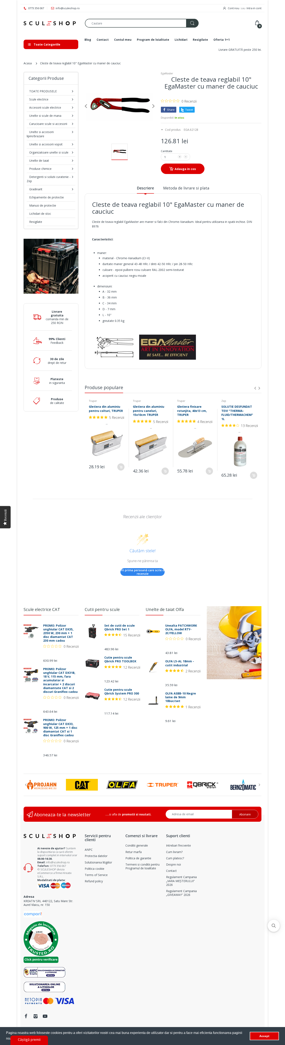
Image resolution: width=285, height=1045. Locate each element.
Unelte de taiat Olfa (165, 609)
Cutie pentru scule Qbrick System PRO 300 (121, 691)
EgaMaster (167, 73)
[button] (274, 926)
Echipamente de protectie (46, 197)
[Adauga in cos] (121, 467)
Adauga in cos (185, 169)
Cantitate (166, 151)
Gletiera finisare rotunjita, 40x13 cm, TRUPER (192, 411)
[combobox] (141, 23)
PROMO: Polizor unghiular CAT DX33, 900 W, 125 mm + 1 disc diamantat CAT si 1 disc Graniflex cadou (60, 727)
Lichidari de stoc (40, 214)
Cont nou (233, 8)
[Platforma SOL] (45, 987)
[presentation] (255, 388)
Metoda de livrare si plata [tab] (186, 187)
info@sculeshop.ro (58, 862)
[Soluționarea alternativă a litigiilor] (45, 972)
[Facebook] (26, 1016)
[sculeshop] (51, 23)
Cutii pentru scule (102, 609)
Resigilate (35, 222)
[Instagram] (35, 1016)
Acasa (28, 63)
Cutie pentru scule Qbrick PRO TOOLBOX (120, 659)
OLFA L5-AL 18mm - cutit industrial (179, 663)
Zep (223, 401)
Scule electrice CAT (42, 609)
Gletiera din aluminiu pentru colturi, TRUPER (106, 409)
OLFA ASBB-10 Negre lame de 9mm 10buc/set (180, 697)
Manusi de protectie (42, 205)
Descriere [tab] (145, 187)
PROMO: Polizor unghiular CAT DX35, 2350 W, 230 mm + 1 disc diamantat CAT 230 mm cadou (58, 633)
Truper (93, 401)
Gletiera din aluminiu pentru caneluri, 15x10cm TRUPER (148, 411)
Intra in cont (254, 8)
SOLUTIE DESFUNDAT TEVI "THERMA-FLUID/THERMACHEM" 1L (237, 413)
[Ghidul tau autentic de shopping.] (33, 914)
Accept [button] (264, 1036)
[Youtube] (45, 1016)
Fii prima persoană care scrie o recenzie (142, 572)
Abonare (245, 814)
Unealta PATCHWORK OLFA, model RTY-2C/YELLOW (181, 629)
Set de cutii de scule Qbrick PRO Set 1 (119, 627)
